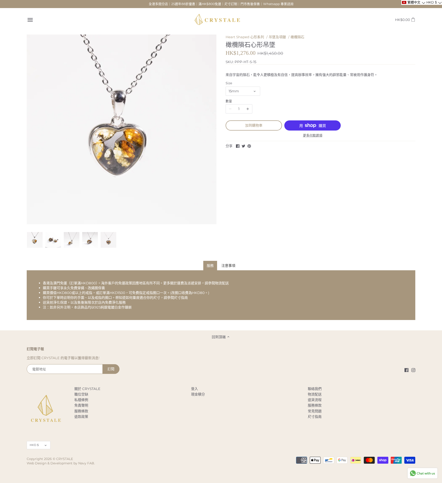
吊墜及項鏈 (277, 37)
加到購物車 (253, 125)
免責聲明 (81, 405)
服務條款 (81, 411)
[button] (413, 2)
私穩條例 (81, 400)
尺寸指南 (181, 297)
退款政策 (81, 416)
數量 (229, 101)
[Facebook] (406, 369)
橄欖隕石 (297, 37)
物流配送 (222, 283)
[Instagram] (413, 369)
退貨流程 (315, 400)
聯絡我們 (315, 389)
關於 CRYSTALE (87, 389)
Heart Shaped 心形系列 (245, 37)
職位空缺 (81, 394)
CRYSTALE (64, 459)
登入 (194, 389)
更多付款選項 (312, 135)
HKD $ (34, 445)
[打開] (30, 19)
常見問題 (315, 411)
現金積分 (198, 394)
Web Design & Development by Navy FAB (60, 463)
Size (229, 83)
